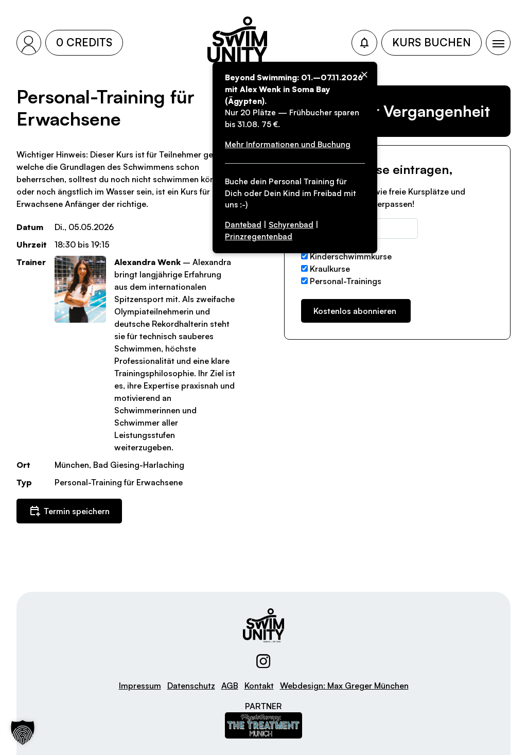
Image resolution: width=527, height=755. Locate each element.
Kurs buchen (431, 42)
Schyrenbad (291, 225)
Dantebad (243, 225)
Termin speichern (77, 511)
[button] (22, 732)
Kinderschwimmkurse (351, 256)
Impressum (140, 685)
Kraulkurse (330, 269)
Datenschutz (191, 685)
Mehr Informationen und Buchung (287, 144)
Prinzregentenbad (258, 236)
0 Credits (84, 42)
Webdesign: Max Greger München (344, 685)
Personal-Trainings (345, 281)
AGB (229, 685)
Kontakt (259, 685)
